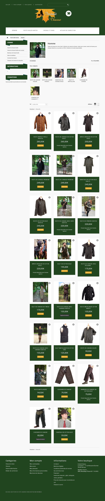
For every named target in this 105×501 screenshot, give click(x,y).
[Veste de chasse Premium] (40, 165)
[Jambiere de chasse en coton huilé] (88, 374)
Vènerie (14, 30)
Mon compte (17, 4)
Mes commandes (35, 464)
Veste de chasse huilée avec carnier (15, 50)
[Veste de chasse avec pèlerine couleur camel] (88, 249)
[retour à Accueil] (7, 38)
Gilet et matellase (71, 80)
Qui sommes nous (59, 471)
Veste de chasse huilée (35, 80)
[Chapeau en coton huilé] (64, 417)
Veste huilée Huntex (30, 30)
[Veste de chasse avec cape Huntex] (64, 206)
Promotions (12, 77)
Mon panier (28, 4)
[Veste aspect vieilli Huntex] (40, 122)
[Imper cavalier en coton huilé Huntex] (40, 249)
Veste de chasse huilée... (47, 80)
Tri (30, 104)
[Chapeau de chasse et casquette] (35, 91)
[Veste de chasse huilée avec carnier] (47, 73)
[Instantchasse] (49, 16)
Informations (12, 66)
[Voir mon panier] (68, 13)
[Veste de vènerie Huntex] (88, 206)
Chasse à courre (58, 484)
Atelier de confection (68, 30)
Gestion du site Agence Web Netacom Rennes (26, 492)
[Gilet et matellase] (71, 73)
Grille (95, 105)
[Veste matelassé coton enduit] (88, 292)
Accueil (8, 4)
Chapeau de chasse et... (35, 98)
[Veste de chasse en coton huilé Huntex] (64, 122)
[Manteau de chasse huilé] (59, 73)
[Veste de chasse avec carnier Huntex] (64, 292)
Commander (39, 4)
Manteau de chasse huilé (59, 80)
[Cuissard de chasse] (83, 73)
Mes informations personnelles (38, 471)
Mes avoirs (33, 466)
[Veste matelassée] (40, 374)
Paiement (56, 473)
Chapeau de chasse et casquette (15, 60)
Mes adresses (34, 468)
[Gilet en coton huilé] (64, 249)
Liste (98, 105)
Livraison (56, 464)
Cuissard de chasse (83, 80)
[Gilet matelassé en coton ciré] (64, 333)
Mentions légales (58, 466)
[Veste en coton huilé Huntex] (40, 206)
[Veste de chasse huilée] (35, 73)
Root (9, 71)
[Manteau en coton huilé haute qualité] (88, 165)
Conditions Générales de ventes (63, 468)
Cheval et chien (48, 30)
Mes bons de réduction (36, 473)
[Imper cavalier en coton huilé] (88, 122)
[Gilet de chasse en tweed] (40, 292)
